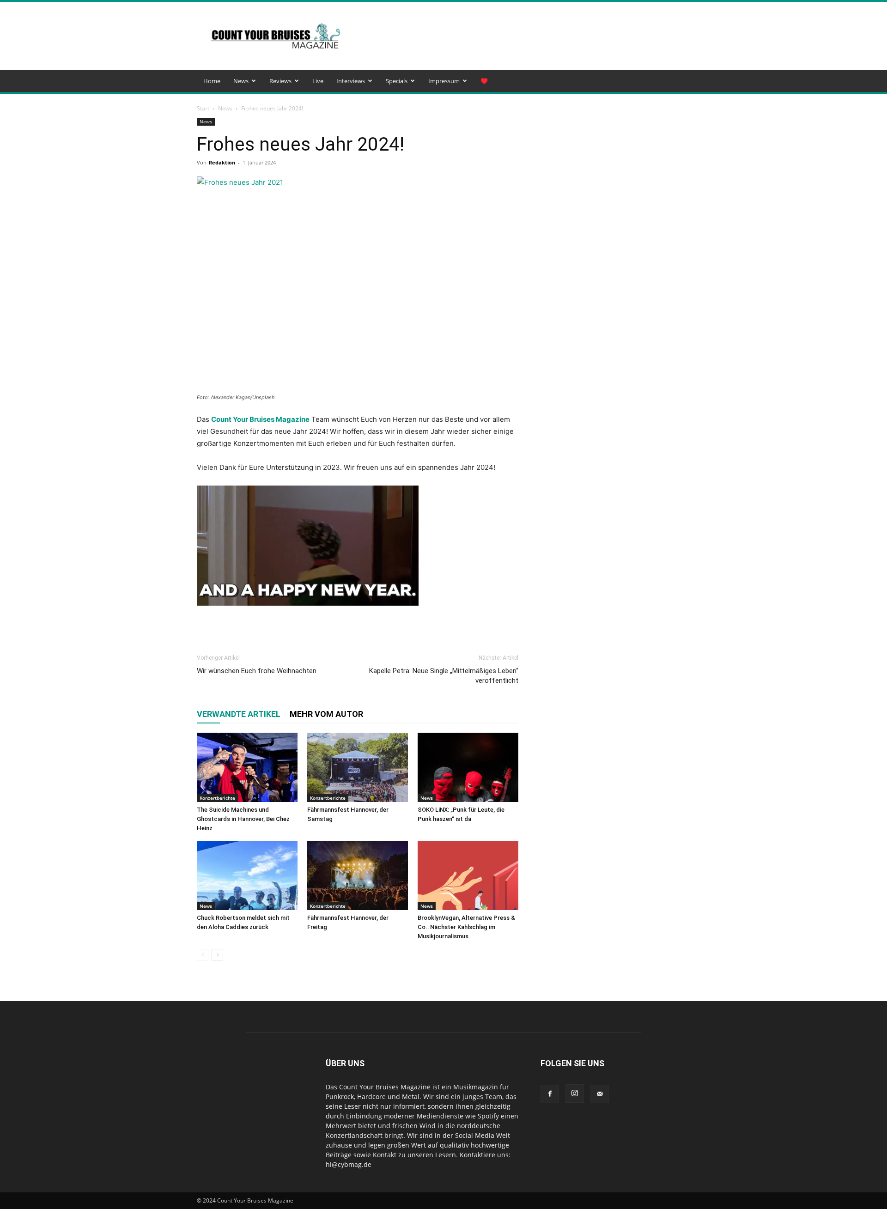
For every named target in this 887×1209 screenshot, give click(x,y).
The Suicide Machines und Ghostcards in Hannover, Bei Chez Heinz (243, 819)
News (241, 81)
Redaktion (222, 162)
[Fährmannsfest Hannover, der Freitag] (357, 875)
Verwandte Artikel (238, 714)
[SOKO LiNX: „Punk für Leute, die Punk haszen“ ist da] (468, 767)
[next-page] (217, 954)
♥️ (484, 81)
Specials (396, 81)
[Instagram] (574, 1093)
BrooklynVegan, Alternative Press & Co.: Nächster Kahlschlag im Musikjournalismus (466, 927)
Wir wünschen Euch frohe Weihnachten (256, 671)
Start (203, 108)
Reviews (280, 81)
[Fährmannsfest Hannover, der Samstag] (357, 767)
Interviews (350, 81)
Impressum (444, 81)
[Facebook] (550, 1094)
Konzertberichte (217, 798)
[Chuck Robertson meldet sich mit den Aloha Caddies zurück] (247, 875)
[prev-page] (202, 954)
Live (317, 81)
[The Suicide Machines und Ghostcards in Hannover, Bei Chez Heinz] (247, 767)
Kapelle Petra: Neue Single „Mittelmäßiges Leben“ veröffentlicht (443, 676)
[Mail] (599, 1094)
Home (211, 81)
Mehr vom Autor (326, 714)
